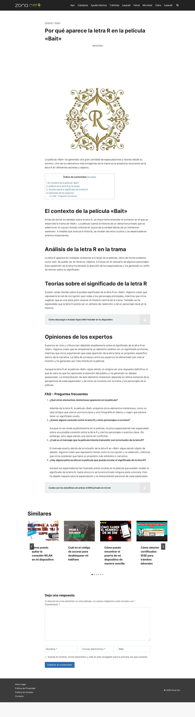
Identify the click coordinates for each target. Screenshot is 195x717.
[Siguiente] (163, 546)
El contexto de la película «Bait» (62, 183)
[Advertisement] (97, 66)
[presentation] (43, 531)
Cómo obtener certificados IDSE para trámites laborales (150, 555)
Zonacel (49, 23)
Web (121, 649)
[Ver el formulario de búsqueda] (177, 5)
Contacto (19, 696)
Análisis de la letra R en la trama (63, 186)
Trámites (114, 5)
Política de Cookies (24, 692)
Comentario (52, 604)
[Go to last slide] (32, 546)
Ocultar (91, 177)
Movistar (147, 5)
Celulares (83, 5)
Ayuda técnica (99, 5)
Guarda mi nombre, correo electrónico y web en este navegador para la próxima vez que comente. (98, 657)
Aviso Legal (20, 684)
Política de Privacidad (25, 688)
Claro (158, 5)
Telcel (136, 5)
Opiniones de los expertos (60, 193)
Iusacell (126, 5)
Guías (57, 23)
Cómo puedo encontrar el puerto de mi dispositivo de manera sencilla (114, 555)
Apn (72, 5)
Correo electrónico (93, 649)
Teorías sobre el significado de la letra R (67, 189)
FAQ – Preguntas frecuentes (63, 196)
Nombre (51, 649)
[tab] (92, 574)
